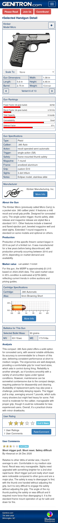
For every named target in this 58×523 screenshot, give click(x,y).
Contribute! (42, 11)
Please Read (11, 11)
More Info (29, 318)
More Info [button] (40, 194)
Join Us (27, 11)
